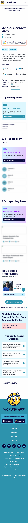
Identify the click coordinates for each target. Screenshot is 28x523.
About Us (14, 440)
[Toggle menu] (25, 2)
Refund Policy (14, 461)
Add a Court (14, 432)
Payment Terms (19, 458)
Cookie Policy (8, 458)
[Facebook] (4, 446)
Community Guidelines (13, 464)
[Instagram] (9, 446)
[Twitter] (19, 446)
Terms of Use (20, 452)
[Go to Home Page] (8, 2)
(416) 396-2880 (15, 86)
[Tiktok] (14, 446)
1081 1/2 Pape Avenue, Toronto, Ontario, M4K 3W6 (18, 82)
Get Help (14, 436)
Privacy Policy (14, 455)
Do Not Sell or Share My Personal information (14, 468)
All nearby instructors (14, 302)
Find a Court (14, 428)
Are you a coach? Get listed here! (13, 307)
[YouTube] (24, 446)
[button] (5, 49)
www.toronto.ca (15, 89)
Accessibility (9, 452)
